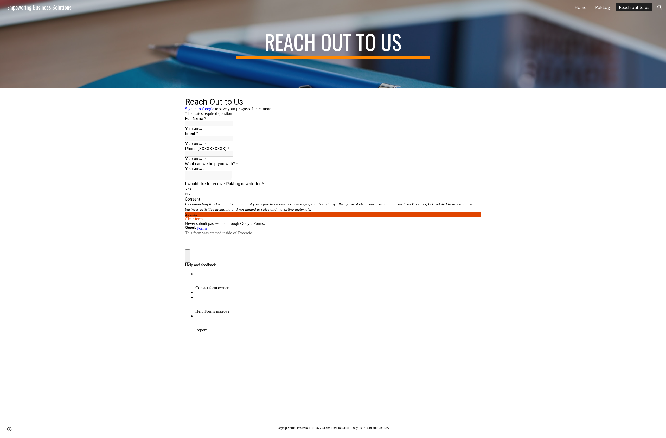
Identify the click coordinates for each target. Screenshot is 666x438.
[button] (660, 7)
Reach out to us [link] (634, 7)
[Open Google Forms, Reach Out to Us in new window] (473, 101)
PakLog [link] (602, 7)
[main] (333, 44)
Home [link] (580, 7)
